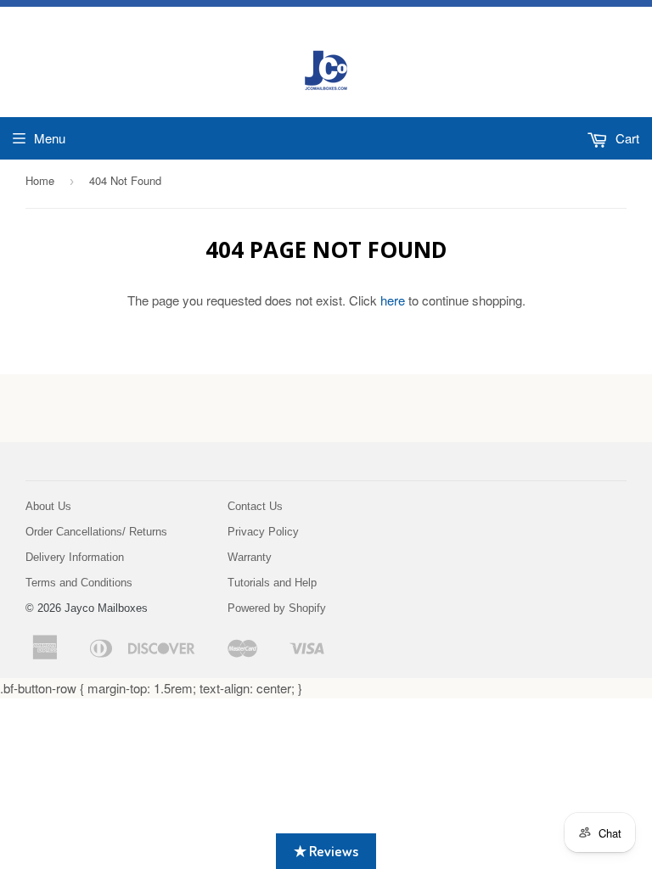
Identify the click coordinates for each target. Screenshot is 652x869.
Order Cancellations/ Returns (96, 531)
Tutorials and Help (272, 582)
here (392, 300)
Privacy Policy (263, 531)
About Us (48, 506)
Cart (625, 138)
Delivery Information (74, 557)
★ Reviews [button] (326, 851)
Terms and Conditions (78, 582)
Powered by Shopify (277, 608)
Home (39, 180)
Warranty (250, 557)
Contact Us (255, 506)
